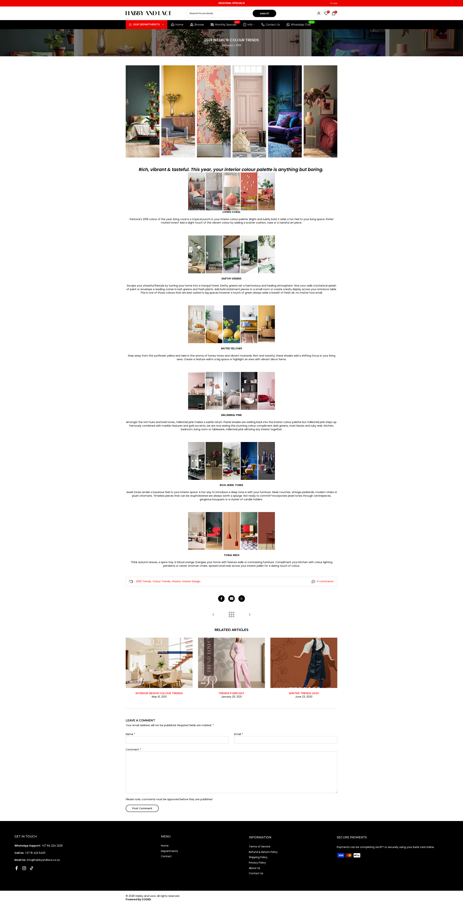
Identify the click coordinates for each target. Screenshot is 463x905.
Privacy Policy (257, 862)
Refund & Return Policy (263, 852)
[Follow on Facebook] (16, 868)
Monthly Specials (227, 24)
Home (179, 24)
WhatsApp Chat (302, 24)
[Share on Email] (231, 598)
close (130, 3)
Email (238, 734)
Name (130, 734)
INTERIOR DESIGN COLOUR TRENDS (159, 693)
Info (249, 24)
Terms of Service (259, 846)
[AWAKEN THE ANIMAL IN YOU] (213, 615)
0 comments (325, 581)
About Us (254, 868)
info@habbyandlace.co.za (37, 860)
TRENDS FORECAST (231, 693)
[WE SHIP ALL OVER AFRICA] (250, 615)
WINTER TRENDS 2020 (304, 693)
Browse (199, 24)
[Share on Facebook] (221, 598)
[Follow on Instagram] (24, 868)
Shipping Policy (258, 857)
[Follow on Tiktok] (31, 868)
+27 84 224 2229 (38, 845)
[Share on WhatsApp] (241, 598)
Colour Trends (161, 581)
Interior (176, 581)
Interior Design (191, 581)
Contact (166, 856)
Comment (133, 749)
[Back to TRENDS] (231, 615)
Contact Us (273, 24)
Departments (169, 851)
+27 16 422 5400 (29, 853)
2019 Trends (143, 581)
